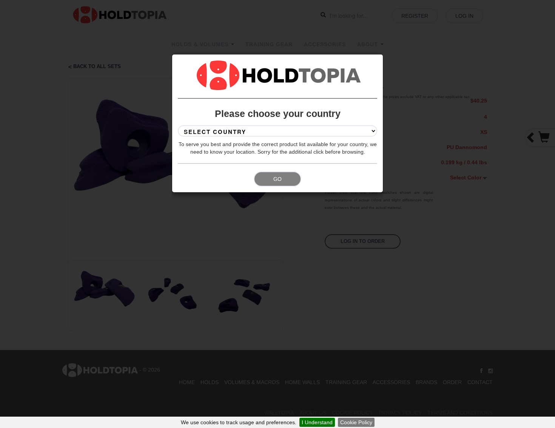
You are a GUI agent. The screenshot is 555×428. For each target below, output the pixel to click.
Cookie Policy (356, 422)
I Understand (317, 422)
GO (277, 179)
